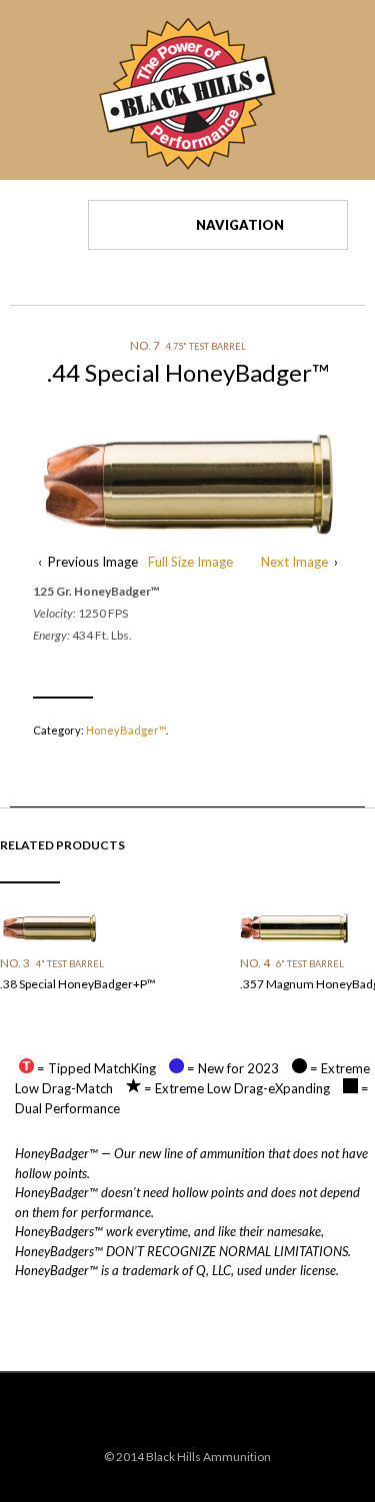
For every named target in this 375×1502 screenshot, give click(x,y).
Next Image (294, 562)
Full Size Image (190, 562)
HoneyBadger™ (126, 730)
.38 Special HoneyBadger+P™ (78, 983)
